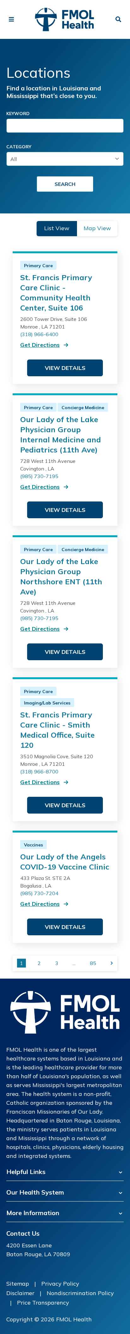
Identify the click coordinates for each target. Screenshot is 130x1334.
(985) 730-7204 (39, 893)
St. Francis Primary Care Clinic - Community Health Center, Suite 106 (56, 292)
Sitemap (17, 1283)
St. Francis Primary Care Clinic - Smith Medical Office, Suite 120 (57, 730)
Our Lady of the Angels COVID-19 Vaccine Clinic (64, 861)
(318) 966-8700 (39, 771)
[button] (57, 228)
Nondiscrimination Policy (80, 1293)
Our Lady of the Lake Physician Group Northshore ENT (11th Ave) (61, 576)
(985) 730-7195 (39, 476)
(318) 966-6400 (39, 334)
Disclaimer (20, 1293)
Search (65, 184)
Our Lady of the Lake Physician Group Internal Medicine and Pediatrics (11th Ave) (60, 434)
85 (93, 963)
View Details (65, 368)
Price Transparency (43, 1302)
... (74, 963)
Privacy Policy (60, 1283)
